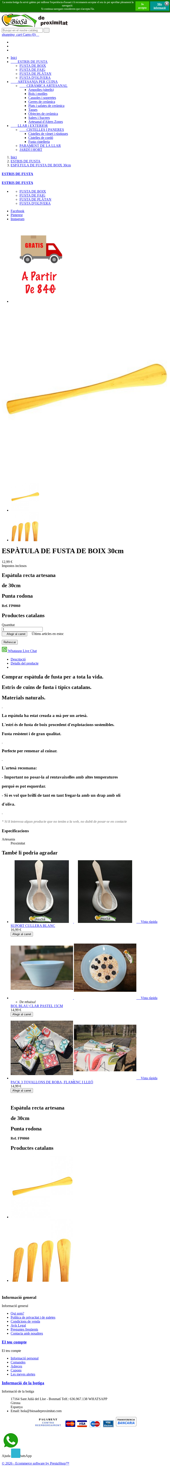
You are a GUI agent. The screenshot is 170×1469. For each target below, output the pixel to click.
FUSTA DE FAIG (32, 70)
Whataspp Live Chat (22, 651)
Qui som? (17, 1313)
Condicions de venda (25, 1321)
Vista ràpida (147, 922)
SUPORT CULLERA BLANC (33, 926)
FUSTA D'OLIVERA (35, 78)
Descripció (18, 659)
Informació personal (25, 1358)
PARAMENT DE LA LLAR (40, 146)
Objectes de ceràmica (43, 114)
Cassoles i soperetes (42, 98)
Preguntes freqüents (24, 1329)
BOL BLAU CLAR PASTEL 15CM (37, 1006)
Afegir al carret (14, 634)
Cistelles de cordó (40, 138)
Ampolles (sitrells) (41, 90)
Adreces (16, 1366)
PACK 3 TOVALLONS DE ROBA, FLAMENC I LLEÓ (52, 1082)
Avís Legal (18, 1325)
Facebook (17, 211)
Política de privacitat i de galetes (33, 1317)
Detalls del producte (25, 663)
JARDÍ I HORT (30, 150)
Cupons (16, 1370)
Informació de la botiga (23, 1383)
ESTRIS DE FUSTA (29, 62)
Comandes (18, 1362)
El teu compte (14, 1342)
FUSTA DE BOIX (32, 66)
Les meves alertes (23, 1374)
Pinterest (17, 215)
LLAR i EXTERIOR (29, 126)
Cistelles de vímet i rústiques (48, 134)
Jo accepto (142, 6)
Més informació (160, 6)
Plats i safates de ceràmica (46, 106)
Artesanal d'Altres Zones (45, 122)
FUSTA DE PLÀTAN (35, 74)
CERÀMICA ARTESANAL (43, 86)
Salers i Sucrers (39, 118)
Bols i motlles (37, 94)
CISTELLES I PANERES (41, 130)
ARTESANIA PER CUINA (34, 82)
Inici (14, 58)
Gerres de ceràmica (41, 102)
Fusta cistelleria (39, 142)
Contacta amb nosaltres (27, 1333)
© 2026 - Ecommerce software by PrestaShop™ (35, 1463)
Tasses (32, 110)
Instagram (17, 219)
